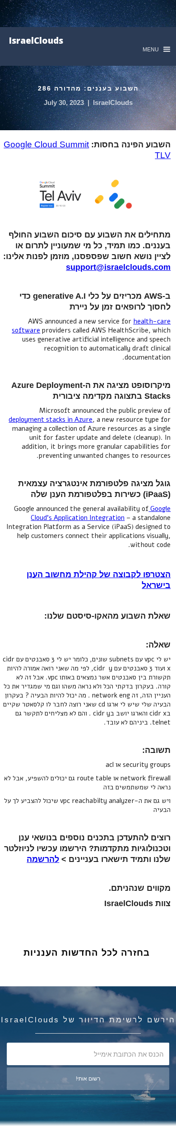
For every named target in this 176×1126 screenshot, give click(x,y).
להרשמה (43, 859)
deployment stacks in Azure (51, 419)
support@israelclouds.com (118, 267)
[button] (156, 49)
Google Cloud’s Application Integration (101, 513)
